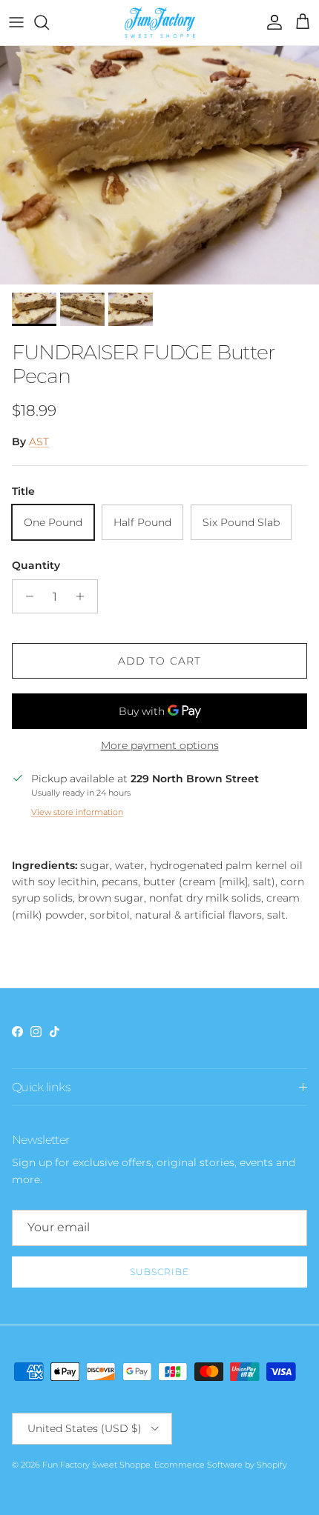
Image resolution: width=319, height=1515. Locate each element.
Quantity (36, 565)
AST (39, 441)
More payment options (160, 745)
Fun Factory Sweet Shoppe (96, 1464)
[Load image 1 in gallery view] (159, 165)
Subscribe (159, 1271)
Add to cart (159, 660)
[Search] (49, 22)
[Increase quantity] (84, 596)
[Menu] (16, 22)
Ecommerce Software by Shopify (220, 1464)
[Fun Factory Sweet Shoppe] (160, 22)
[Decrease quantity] (26, 596)
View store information (77, 812)
